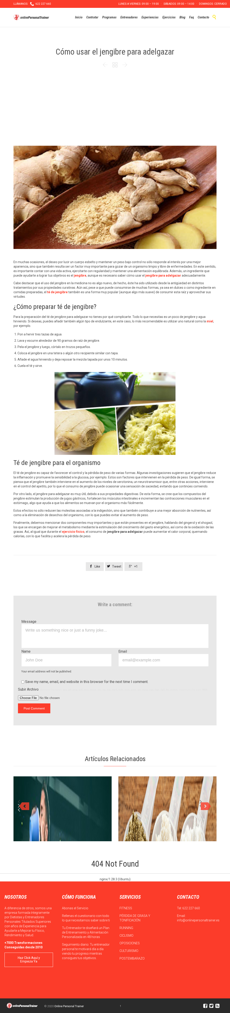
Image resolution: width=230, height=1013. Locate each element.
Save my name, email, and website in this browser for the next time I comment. (86, 682)
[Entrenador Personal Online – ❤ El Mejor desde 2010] (31, 17)
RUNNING (126, 928)
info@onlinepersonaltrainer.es (198, 920)
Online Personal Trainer (69, 1006)
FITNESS (126, 908)
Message (28, 621)
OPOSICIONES (129, 943)
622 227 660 (191, 908)
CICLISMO (126, 935)
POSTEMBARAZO (132, 958)
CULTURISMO (129, 951)
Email (122, 651)
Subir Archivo (113, 689)
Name (26, 651)
